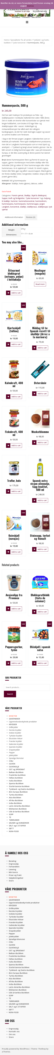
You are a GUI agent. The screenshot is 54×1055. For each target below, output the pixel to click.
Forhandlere (14, 866)
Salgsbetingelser (16, 878)
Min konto (13, 872)
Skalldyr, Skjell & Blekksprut (35, 195)
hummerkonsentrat (26, 201)
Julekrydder (13, 755)
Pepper (12, 752)
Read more (40, 284)
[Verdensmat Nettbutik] (27, 10)
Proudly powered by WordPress (15, 1049)
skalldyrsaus (32, 207)
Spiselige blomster (16, 758)
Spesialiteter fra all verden (21, 40)
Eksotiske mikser (15, 738)
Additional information (14, 217)
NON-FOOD (14, 831)
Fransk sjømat (17, 195)
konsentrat (14, 207)
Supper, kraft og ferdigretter (13, 198)
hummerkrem (40, 201)
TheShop (42, 1049)
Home (6, 40)
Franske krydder (15, 741)
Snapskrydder (14, 750)
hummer (14, 201)
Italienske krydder (16, 744)
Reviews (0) (30, 217)
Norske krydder (15, 730)
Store (11, 880)
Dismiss (30, 6)
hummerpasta (7, 204)
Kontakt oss (14, 1031)
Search (10, 694)
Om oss (12, 1034)
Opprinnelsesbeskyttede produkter (23, 721)
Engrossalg (13, 864)
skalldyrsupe (43, 207)
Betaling (12, 861)
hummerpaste (20, 204)
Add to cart (16, 293)
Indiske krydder (15, 733)
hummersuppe (33, 204)
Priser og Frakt (15, 875)
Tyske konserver (19, 42)
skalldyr (23, 207)
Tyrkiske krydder (15, 735)
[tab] (14, 217)
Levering (12, 869)
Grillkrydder (13, 727)
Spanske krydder (15, 747)
